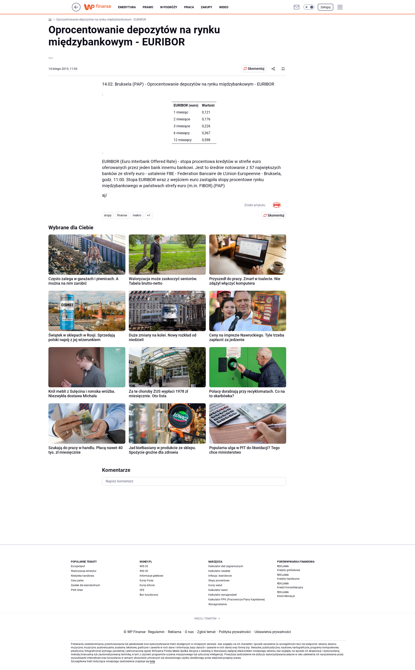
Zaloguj (325, 7)
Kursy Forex (146, 580)
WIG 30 (144, 571)
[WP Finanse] (101, 7)
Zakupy (206, 7)
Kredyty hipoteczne (288, 578)
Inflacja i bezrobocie (220, 575)
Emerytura (127, 7)
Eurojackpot (78, 566)
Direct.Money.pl (286, 596)
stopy (108, 215)
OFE (142, 590)
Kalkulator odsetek (219, 571)
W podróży (168, 7)
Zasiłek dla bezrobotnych (85, 585)
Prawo (148, 7)
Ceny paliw (77, 580)
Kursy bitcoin (147, 585)
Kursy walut (215, 585)
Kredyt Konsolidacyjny (290, 587)
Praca (189, 7)
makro (137, 215)
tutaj (152, 661)
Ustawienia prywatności (272, 632)
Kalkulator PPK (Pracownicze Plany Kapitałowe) (236, 599)
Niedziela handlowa (82, 575)
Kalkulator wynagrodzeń (222, 594)
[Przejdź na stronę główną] (76, 10)
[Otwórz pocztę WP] (296, 7)
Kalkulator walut (218, 590)
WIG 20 (144, 566)
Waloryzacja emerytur (83, 571)
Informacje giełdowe (151, 575)
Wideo (223, 7)
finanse (122, 215)
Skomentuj (256, 69)
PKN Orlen (77, 590)
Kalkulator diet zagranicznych (225, 566)
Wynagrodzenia (217, 604)
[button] (308, 7)
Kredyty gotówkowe (288, 570)
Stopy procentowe (218, 580)
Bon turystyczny (149, 594)
